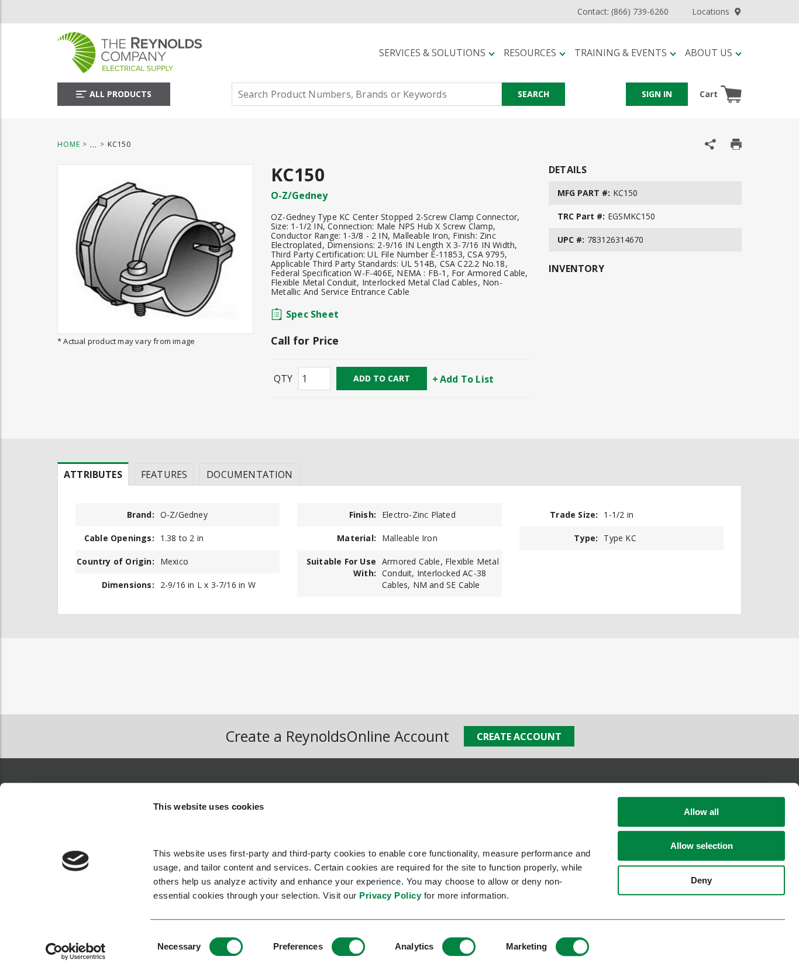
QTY (283, 378)
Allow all (701, 812)
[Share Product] (710, 144)
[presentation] (93, 474)
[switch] (348, 946)
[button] (437, 52)
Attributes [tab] (93, 474)
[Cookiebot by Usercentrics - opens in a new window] (76, 951)
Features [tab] (164, 474)
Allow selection (701, 846)
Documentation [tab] (249, 474)
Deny (701, 880)
